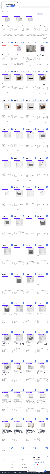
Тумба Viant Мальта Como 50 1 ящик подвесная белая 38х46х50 (31, 142)
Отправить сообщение (38, 462)
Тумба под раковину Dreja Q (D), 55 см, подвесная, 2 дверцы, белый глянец (42, 431)
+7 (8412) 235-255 (36, 3)
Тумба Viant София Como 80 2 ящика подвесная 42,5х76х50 (42, 344)
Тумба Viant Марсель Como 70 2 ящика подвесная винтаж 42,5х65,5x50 (7, 286)
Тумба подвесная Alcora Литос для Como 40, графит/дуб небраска (42, 55)
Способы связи (44, 3)
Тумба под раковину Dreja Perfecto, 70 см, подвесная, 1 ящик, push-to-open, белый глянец (42, 403)
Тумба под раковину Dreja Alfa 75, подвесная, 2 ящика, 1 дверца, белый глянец (31, 373)
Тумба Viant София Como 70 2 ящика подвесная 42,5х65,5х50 (19, 344)
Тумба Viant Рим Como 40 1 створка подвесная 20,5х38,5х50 (18, 315)
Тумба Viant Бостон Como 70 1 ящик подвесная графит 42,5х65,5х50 (19, 113)
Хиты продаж (13, 465)
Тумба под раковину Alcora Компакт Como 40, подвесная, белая (42, 26)
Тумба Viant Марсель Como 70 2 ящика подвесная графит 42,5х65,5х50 (19, 286)
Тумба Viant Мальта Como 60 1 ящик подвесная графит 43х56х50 (31, 170)
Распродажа (13, 461)
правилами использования (32, 471)
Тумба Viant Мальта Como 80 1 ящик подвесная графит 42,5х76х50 (7, 228)
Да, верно (13, 6)
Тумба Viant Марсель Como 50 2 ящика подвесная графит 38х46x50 (42, 228)
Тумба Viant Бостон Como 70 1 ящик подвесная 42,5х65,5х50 (7, 113)
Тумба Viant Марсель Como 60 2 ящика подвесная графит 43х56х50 (31, 257)
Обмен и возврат (25, 461)
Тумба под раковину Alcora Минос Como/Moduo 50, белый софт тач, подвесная (19, 55)
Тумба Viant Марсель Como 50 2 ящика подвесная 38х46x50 (19, 228)
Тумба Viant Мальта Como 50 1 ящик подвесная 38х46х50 (19, 141)
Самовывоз (24, 462)
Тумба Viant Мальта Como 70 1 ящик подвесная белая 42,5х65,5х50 (7, 199)
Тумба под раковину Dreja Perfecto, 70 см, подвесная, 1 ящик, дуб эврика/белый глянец (7, 432)
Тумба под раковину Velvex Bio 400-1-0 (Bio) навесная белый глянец (31, 55)
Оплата (23, 459)
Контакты (29, 6)
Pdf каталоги (25, 6)
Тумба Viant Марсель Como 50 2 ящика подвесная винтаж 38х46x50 (31, 228)
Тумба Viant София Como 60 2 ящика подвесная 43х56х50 (42, 315)
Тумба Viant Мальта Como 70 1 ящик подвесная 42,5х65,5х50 (42, 170)
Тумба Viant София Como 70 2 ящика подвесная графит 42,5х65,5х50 (30, 344)
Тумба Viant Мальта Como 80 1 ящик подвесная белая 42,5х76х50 (42, 199)
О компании (3, 458)
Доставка (24, 464)
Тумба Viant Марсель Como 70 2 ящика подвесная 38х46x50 (42, 257)
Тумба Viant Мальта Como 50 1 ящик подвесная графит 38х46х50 (42, 142)
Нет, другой (8, 6)
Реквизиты (3, 461)
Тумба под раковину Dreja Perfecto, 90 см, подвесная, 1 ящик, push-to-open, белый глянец (19, 432)
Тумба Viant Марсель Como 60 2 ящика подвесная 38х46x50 (7, 257)
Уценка (12, 464)
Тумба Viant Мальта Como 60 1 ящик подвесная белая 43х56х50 (19, 170)
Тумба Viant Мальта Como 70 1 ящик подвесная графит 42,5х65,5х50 (19, 199)
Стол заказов (19, 6)
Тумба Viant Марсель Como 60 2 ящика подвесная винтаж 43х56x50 (19, 257)
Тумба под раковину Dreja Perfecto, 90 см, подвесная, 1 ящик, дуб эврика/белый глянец (30, 432)
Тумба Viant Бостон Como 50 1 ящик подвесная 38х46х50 (7, 84)
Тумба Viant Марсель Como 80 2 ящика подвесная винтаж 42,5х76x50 (42, 286)
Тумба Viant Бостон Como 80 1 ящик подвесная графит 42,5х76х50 (42, 113)
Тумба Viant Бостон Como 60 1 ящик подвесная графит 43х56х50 (42, 84)
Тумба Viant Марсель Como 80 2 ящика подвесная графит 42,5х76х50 (7, 315)
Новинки (12, 459)
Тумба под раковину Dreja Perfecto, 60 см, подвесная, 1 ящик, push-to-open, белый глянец (30, 403)
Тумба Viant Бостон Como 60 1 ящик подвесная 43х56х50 (31, 84)
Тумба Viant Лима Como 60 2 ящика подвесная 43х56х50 (6, 141)
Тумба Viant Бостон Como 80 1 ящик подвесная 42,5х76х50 (31, 113)
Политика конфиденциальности (23, 472)
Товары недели (13, 462)
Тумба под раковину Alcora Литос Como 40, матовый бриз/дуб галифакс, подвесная (7, 55)
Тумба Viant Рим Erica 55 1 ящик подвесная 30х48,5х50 (31, 315)
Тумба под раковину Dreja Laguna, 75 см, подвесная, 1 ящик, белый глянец (6, 402)
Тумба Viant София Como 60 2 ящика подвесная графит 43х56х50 (7, 344)
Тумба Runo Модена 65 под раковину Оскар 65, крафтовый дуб (7, 26)
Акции (12, 458)
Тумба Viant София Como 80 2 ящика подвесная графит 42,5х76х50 (7, 373)
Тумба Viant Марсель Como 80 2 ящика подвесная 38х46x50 (31, 286)
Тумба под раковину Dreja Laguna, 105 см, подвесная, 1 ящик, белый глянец (42, 373)
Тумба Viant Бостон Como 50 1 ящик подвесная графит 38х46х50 (19, 84)
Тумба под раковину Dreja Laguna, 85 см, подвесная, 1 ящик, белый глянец (18, 402)
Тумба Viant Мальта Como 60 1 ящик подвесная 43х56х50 (7, 170)
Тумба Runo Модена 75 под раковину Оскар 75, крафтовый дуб (31, 26)
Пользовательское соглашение (35, 472)
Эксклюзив (12, 467)
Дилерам (3, 459)
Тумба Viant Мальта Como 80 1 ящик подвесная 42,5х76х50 (31, 199)
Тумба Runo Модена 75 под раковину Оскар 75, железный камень (19, 26)
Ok (44, 470)
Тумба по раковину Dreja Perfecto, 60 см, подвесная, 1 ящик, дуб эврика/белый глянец (19, 374)
